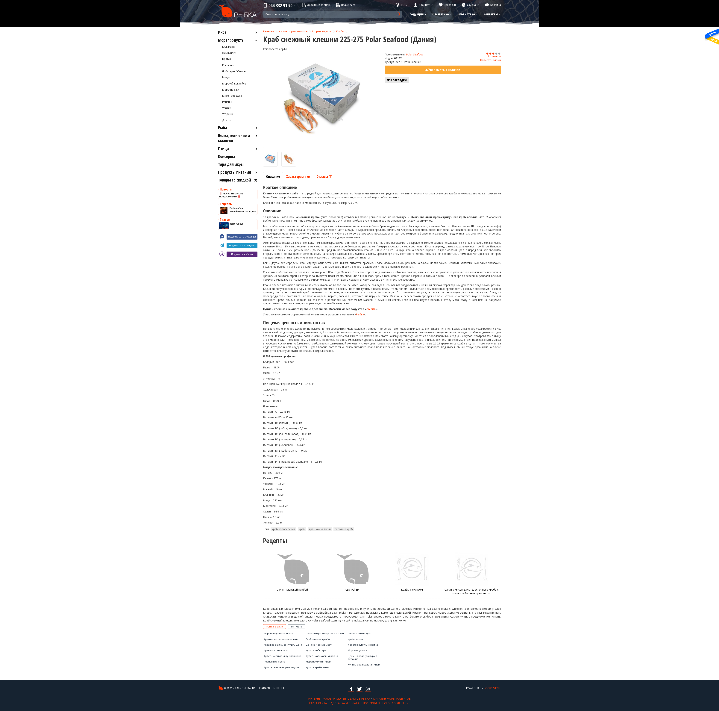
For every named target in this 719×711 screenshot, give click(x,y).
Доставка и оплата (345, 703)
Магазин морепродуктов (392, 698)
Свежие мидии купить (361, 633)
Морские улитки (357, 650)
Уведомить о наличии (444, 69)
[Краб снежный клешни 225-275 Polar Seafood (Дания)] (321, 100)
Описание (273, 176)
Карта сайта (318, 703)
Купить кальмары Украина (322, 656)
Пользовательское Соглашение (386, 703)
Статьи (225, 219)
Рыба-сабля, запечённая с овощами (243, 210)
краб (302, 529)
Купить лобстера (316, 650)
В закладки (398, 80)
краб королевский (283, 529)
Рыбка (371, 309)
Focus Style (492, 688)
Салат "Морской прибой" (293, 589)
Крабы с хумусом (412, 589)
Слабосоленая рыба (318, 639)
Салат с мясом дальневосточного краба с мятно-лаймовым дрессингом (471, 591)
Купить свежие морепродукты (282, 667)
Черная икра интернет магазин (325, 633)
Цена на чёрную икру (319, 644)
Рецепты (226, 204)
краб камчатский (320, 529)
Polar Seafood (415, 54)
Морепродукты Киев (318, 661)
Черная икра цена (275, 661)
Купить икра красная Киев (364, 664)
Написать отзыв (490, 60)
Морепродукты (321, 31)
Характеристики (298, 176)
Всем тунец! (236, 223)
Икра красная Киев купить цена (283, 644)
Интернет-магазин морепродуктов (285, 31)
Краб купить (355, 639)
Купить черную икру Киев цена (282, 656)
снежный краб (344, 529)
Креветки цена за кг (276, 650)
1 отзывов (494, 56)
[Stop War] (711, 36)
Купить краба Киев (317, 667)
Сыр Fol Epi (352, 589)
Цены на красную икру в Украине (362, 657)
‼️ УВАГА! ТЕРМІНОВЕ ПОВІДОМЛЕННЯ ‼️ (231, 195)
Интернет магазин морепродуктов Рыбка (339, 698)
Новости (226, 189)
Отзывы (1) (324, 176)
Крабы (340, 31)
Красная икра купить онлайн (281, 639)
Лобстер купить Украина (363, 644)
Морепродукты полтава (278, 633)
